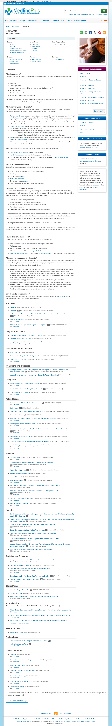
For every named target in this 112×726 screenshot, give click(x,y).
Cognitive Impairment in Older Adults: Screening (26, 335)
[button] (99, 111)
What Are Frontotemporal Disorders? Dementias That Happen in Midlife (34, 491)
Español (104, 20)
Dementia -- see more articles (20, 624)
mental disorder (46, 253)
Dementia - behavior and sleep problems (24, 660)
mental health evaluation (19, 253)
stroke (12, 139)
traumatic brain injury (60, 157)
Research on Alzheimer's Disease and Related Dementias (30, 568)
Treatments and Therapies (17, 53)
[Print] (86, 32)
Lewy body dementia (17, 126)
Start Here (13, 46)
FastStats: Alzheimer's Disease (20, 565)
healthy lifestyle (61, 296)
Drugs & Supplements (29, 20)
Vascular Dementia (16, 480)
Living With (35, 44)
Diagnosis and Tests (16, 48)
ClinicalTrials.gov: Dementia (19, 590)
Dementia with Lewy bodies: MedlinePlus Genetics (27, 530)
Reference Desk (37, 59)
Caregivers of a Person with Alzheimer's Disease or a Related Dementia (34, 560)
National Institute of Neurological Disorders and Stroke (28, 641)
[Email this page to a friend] (81, 32)
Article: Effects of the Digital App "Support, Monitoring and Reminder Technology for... (39, 620)
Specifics (34, 48)
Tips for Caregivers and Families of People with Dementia (30, 445)
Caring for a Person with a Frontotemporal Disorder (27, 411)
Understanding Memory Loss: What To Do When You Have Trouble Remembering (38, 314)
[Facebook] (90, 32)
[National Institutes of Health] (5, 4)
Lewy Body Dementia (87, 129)
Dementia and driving (17, 676)
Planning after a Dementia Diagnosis (22, 423)
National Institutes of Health (88, 721)
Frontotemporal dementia (88, 107)
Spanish (16, 321)
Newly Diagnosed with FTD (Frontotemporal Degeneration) (30, 342)
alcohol (25, 181)
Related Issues (36, 46)
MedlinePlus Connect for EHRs (82, 719)
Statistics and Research (17, 59)
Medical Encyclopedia (77, 20)
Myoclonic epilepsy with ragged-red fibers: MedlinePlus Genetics (32, 549)
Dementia (13, 307)
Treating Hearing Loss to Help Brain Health (24, 579)
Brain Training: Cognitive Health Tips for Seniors (26, 356)
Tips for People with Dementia (20, 392)
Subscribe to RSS (47, 714)
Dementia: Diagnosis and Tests (20, 338)
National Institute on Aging (19, 644)
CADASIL (13, 457)
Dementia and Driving (17, 415)
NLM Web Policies (17, 719)
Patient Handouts (59, 59)
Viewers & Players (52, 719)
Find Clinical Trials (16, 593)
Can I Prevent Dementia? (18, 359)
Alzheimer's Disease (87, 122)
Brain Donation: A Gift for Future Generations (25, 403)
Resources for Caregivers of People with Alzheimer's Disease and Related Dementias (39, 429)
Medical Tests (58, 20)
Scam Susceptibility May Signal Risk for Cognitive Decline (29, 576)
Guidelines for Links (41, 719)
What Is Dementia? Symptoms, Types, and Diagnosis (28, 325)
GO (104, 11)
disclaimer (96, 185)
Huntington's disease (17, 155)
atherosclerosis (22, 139)
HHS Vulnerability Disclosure (65, 719)
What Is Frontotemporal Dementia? (22, 498)
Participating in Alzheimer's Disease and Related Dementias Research (34, 596)
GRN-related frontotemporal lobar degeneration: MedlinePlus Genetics (34, 539)
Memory (82, 132)
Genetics (45, 20)
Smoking (13, 174)
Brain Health (14, 352)
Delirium (82, 126)
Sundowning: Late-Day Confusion (21, 436)
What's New (84, 15)
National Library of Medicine (15, 3)
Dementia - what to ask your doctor (92, 97)
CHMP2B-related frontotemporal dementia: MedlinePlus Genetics (32, 525)
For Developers (95, 719)
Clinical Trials (14, 61)
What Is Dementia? (16, 319)
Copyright (25, 719)
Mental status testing (17, 686)
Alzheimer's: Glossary (17, 632)
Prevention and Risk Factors (18, 50)
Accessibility (32, 719)
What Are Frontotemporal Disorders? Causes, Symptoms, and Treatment (35, 485)
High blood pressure (17, 178)
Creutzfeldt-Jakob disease (19, 152)
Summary (12, 44)
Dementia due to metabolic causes (22, 681)
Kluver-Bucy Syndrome (18, 470)
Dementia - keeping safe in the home (22, 670)
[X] (95, 32)
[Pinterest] (100, 32)
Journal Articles (14, 63)
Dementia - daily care (17, 665)
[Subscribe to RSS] (104, 32)
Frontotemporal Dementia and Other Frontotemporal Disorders (31, 463)
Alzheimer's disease (17, 116)
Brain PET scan (85, 73)
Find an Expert (36, 61)
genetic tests (37, 251)
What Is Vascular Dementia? (19, 503)
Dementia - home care (87, 88)
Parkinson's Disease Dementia (20, 473)
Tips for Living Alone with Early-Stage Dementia (26, 389)
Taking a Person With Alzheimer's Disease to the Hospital (29, 441)
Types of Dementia (16, 477)
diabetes (22, 176)
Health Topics (11, 20)
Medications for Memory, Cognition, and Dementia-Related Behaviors (34, 375)
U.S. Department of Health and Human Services (67, 721)
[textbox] (83, 11)
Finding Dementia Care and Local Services (24, 383)
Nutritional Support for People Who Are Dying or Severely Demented (33, 418)
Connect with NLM (65, 714)
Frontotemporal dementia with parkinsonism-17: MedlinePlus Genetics (34, 533)
